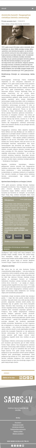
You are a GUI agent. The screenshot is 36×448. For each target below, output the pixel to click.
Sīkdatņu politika (18, 431)
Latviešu (30, 199)
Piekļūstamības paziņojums (18, 429)
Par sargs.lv (18, 422)
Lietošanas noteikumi (18, 427)
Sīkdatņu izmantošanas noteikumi (14, 241)
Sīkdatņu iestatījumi (18, 433)
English (25, 199)
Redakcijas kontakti (18, 425)
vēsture (6, 373)
